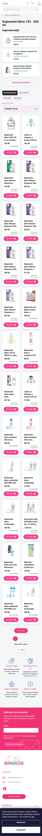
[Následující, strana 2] (21, 638)
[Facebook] (4, 788)
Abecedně (17, 98)
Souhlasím (21, 830)
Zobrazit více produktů (21, 82)
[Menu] (39, 3)
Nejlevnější (23, 93)
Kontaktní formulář (14, 796)
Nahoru (22, 650)
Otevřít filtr (11, 109)
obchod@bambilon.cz (15, 777)
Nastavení (21, 822)
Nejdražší (7, 98)
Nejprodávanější (10, 93)
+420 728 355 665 (13, 782)
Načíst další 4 (21, 630)
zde (32, 817)
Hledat (37, 9)
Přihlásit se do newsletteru (14, 744)
